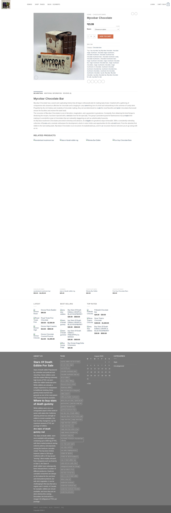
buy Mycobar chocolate (105, 50)
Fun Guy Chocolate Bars (120, 291)
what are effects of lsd (67, 469)
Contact (57, 507)
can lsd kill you (65, 368)
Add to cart (105, 36)
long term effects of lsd (67, 416)
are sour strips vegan (67, 365)
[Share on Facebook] (88, 81)
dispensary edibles (66, 387)
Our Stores (43, 507)
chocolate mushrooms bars (108, 58)
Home (89, 14)
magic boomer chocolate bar (69, 432)
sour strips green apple (67, 444)
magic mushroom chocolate (95, 61)
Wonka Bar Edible (91, 291)
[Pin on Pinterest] (99, 81)
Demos (29, 4)
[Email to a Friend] (96, 81)
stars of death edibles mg (68, 460)
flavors (89, 29)
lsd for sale (79, 416)
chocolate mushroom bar (107, 54)
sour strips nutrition (66, 447)
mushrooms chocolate (93, 73)
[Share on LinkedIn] (103, 81)
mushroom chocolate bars (109, 69)
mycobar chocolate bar (99, 75)
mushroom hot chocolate (107, 71)
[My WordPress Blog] (11, 4)
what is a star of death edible (69, 476)
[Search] (25, 4)
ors (46, 123)
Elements (56, 4)
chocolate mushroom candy (110, 56)
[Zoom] (36, 77)
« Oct (89, 383)
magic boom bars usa (67, 426)
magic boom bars (77, 419)
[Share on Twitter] (92, 81)
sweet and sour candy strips (69, 463)
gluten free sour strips (67, 400)
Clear (118, 26)
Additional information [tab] (53, 93)
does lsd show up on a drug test (70, 390)
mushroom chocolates (93, 71)
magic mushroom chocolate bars (98, 63)
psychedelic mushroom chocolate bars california (72, 439)
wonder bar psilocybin (67, 492)
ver (67, 115)
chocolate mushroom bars (94, 56)
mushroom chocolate (108, 67)
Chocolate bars (99, 14)
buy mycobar (94, 50)
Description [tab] (38, 93)
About (36, 507)
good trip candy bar (76, 403)
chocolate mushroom (93, 54)
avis (118, 108)
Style (115, 362)
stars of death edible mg (67, 291)
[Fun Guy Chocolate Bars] (125, 213)
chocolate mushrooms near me (70, 374)
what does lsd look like (67, 473)
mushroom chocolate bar (94, 69)
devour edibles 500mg (67, 381)
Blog (49, 4)
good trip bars (65, 403)
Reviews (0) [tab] (67, 93)
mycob (102, 73)
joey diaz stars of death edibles (70, 413)
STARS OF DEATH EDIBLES (69, 456)
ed (115, 123)
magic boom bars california (68, 422)
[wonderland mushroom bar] (46, 213)
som (86, 105)
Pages (42, 4)
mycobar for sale (97, 77)
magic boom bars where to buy (69, 429)
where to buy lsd (65, 479)
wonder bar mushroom (67, 482)
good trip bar (78, 400)
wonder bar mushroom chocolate (70, 489)
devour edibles (65, 377)
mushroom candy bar (67, 435)
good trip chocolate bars (68, 406)
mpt (126, 115)
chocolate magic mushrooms (106, 52)
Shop (37, 4)
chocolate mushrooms (93, 58)
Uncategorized (119, 366)
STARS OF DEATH (66, 453)
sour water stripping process (69, 450)
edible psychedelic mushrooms (70, 397)
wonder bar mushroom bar (68, 485)
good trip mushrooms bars (68, 410)
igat (88, 121)
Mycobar (107, 73)
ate (100, 108)
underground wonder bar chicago (70, 466)
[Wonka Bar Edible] (98, 213)
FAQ (62, 507)
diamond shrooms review (68, 384)
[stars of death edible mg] (72, 213)
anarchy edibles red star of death (70, 361)
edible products (65, 394)
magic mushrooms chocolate (102, 65)
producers (43, 471)
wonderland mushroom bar (42, 291)
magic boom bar (65, 419)
